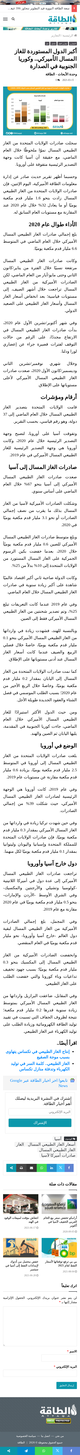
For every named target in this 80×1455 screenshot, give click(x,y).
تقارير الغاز (62, 44)
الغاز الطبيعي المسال (57, 1150)
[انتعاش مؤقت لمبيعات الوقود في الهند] (20, 1204)
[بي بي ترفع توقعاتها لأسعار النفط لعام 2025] (59, 1248)
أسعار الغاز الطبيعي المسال (51, 1144)
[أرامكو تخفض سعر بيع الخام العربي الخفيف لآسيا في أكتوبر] (59, 1204)
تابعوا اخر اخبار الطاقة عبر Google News (39, 1083)
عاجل (53, 44)
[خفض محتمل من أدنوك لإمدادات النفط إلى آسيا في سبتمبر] (20, 1248)
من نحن (59, 1435)
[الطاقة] (62, 19)
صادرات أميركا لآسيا (58, 1155)
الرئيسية (68, 35)
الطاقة (21, 1442)
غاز (47, 44)
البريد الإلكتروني (65, 1366)
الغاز (20, 1144)
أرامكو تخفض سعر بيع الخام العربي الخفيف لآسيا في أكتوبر (60, 1221)
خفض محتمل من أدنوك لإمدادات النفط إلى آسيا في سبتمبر (21, 1265)
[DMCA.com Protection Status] (58, 1421)
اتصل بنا (45, 1435)
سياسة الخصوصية (26, 1435)
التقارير (56, 35)
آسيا (58, 1139)
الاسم (72, 1351)
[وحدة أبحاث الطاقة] (40, 28)
